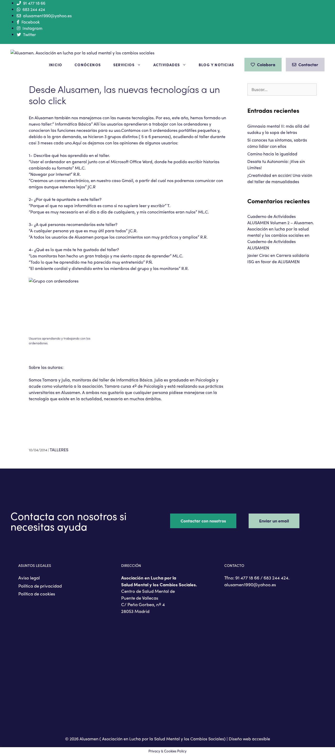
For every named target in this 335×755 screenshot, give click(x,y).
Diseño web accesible (249, 739)
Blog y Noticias (216, 64)
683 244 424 (34, 9)
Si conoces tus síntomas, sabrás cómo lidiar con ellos (277, 143)
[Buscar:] (282, 89)
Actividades (166, 64)
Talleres (59, 450)
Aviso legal (29, 577)
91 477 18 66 (34, 3)
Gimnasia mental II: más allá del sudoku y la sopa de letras (278, 129)
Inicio (55, 64)
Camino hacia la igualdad (272, 154)
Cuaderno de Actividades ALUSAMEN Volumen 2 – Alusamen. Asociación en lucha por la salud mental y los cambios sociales (280, 225)
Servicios (124, 64)
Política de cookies (36, 593)
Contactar (308, 64)
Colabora (266, 64)
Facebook (30, 22)
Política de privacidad (40, 586)
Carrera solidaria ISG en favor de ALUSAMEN (278, 258)
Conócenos (88, 64)
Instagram (32, 28)
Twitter (29, 34)
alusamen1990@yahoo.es (47, 16)
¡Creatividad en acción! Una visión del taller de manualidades (279, 178)
